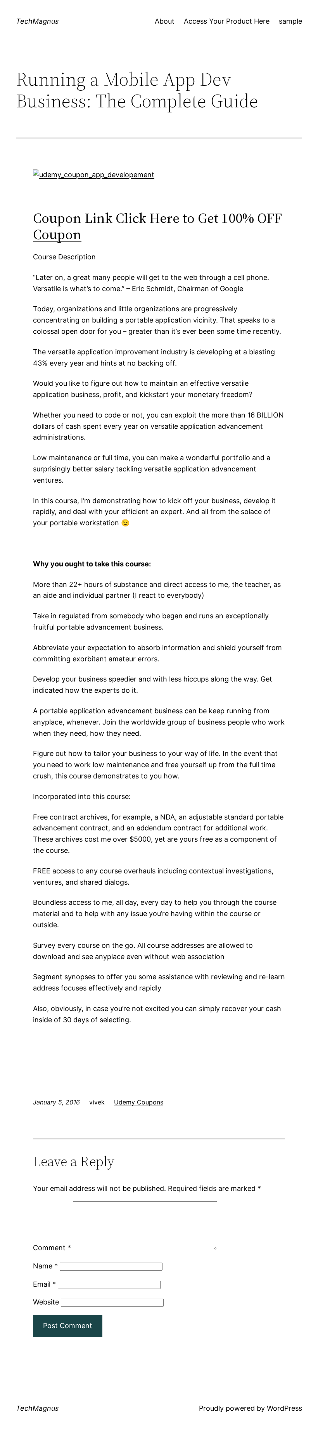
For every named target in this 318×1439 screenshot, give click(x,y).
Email (44, 1284)
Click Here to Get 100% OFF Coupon (157, 226)
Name (45, 1266)
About (165, 21)
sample (290, 21)
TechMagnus (37, 21)
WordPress (284, 1408)
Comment (52, 1248)
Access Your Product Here (227, 21)
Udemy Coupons (138, 1102)
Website (46, 1302)
